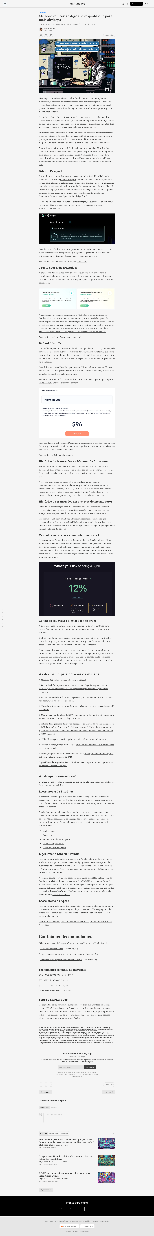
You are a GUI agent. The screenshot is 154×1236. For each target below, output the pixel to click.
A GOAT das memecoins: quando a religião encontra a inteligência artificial (65, 1174)
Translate (43, 12)
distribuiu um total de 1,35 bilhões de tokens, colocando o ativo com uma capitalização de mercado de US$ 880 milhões (76, 730)
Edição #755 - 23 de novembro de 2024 (53, 1179)
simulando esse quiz (48, 557)
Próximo (107, 1092)
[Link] (36, 171)
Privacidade (87, 1221)
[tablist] (48, 1107)
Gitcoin (44, 176)
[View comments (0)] (46, 35)
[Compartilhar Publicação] (127, 4)
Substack (68, 1232)
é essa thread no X (61, 894)
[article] (77, 1144)
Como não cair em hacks (51, 948)
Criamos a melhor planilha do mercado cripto (61, 959)
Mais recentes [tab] (53, 1133)
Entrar (147, 4)
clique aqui (82, 261)
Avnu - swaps (49, 835)
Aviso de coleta (104, 1221)
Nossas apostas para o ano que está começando (62, 954)
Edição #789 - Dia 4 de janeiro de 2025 (53, 1162)
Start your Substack (70, 1226)
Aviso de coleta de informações (81, 1074)
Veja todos (45, 1190)
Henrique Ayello (49, 28)
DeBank (64, 348)
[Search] (123, 4)
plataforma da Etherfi (56, 869)
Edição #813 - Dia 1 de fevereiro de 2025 (54, 1145)
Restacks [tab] (54, 1107)
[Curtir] (41, 35)
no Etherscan (97, 495)
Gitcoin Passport (68, 179)
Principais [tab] (43, 1133)
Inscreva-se (136, 4)
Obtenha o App (87, 1226)
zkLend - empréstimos (53, 843)
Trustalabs (59, 272)
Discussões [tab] (64, 1133)
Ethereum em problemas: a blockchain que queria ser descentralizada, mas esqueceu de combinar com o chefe (67, 1140)
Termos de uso (89, 1072)
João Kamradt (51, 1147)
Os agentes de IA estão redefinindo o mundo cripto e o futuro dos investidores (65, 1157)
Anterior (46, 1092)
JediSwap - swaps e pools (54, 847)
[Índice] (2, 618)
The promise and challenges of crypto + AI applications (65, 943)
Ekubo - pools (49, 831)
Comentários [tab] (44, 1107)
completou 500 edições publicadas (69, 679)
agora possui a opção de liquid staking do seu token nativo (80, 739)
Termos (95, 1221)
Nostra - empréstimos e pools (57, 839)
